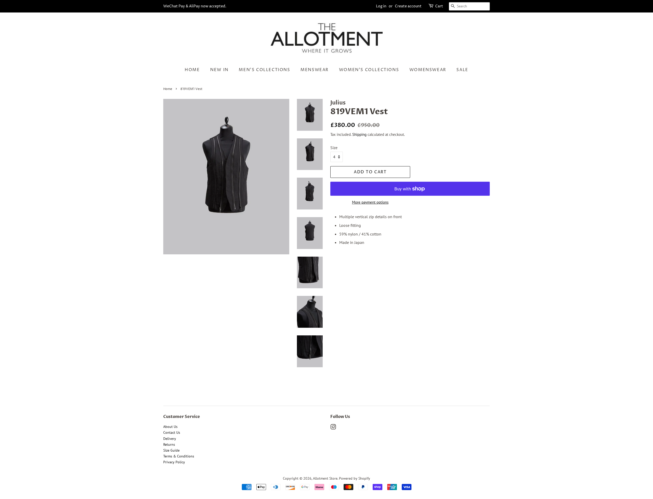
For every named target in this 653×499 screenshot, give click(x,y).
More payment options (370, 202)
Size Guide (171, 450)
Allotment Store (325, 478)
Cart (439, 6)
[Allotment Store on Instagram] (333, 428)
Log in (381, 6)
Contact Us (171, 432)
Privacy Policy (174, 462)
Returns (169, 444)
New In (219, 70)
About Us (170, 426)
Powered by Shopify (354, 478)
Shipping (359, 134)
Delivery (169, 438)
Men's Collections (264, 70)
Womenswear (427, 70)
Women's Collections (369, 70)
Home (192, 70)
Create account (408, 6)
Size (333, 147)
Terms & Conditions (178, 456)
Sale (462, 70)
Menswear (314, 70)
